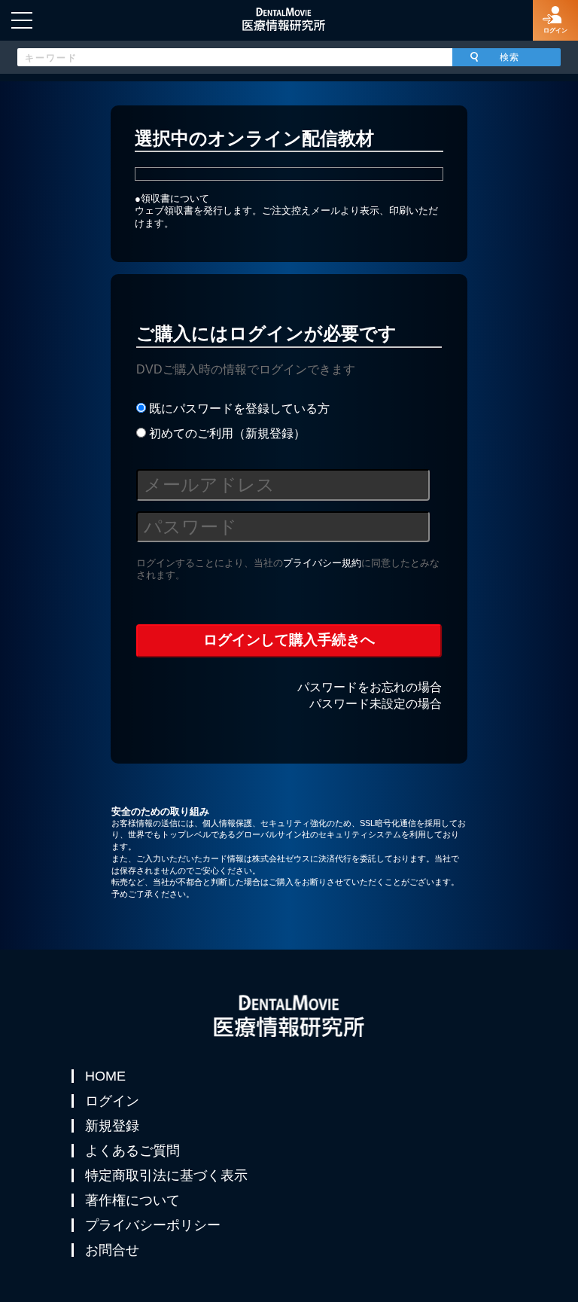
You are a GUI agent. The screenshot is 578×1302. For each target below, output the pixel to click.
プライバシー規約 (322, 563)
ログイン (112, 1101)
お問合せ (112, 1250)
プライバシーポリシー (153, 1225)
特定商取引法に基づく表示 (166, 1175)
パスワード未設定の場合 (375, 703)
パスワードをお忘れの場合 (369, 687)
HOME (105, 1076)
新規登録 (112, 1126)
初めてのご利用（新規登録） (226, 433)
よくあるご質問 (132, 1150)
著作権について (132, 1200)
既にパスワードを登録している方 (238, 408)
